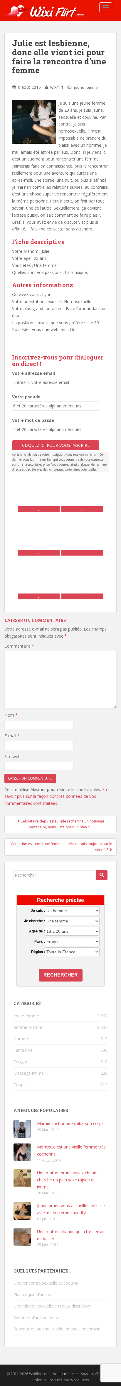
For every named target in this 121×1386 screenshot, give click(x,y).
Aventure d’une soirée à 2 (38, 1317)
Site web (12, 756)
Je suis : (38, 911)
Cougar (20, 1061)
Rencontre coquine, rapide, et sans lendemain (57, 1329)
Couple (20, 1084)
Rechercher (60, 974)
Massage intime (29, 1073)
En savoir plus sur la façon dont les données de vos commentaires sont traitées (55, 796)
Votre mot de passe (33, 420)
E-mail (12, 735)
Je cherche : (34, 921)
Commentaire (19, 646)
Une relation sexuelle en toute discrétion (52, 1306)
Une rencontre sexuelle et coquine (46, 1283)
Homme (21, 1038)
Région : (38, 952)
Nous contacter (65, 1373)
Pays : (39, 941)
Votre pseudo (26, 396)
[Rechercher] (101, 875)
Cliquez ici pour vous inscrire (56, 445)
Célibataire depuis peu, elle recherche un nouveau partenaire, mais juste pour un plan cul (62, 824)
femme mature (28, 1027)
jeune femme (86, 87)
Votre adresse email (33, 373)
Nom (11, 715)
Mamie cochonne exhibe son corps (70, 1123)
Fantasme (23, 1050)
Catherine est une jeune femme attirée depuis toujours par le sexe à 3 (61, 846)
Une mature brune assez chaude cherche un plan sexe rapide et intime (68, 1180)
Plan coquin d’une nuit (34, 1294)
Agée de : (37, 931)
